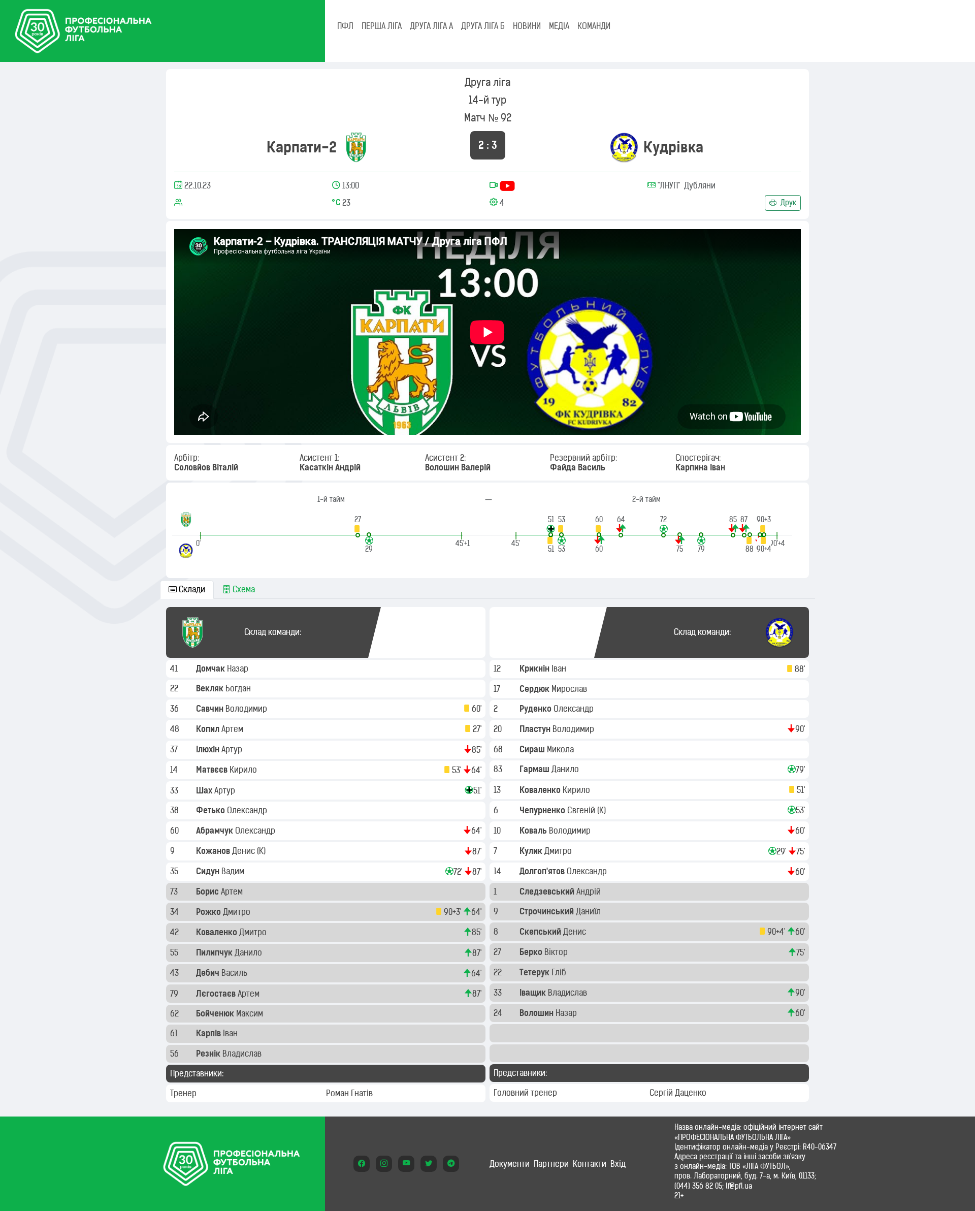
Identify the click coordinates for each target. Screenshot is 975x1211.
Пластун (535, 729)
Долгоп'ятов (543, 871)
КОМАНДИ (593, 26)
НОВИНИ (527, 26)
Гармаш (535, 769)
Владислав (243, 1053)
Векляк (210, 688)
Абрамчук (215, 830)
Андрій (589, 891)
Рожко (209, 912)
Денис (244, 851)
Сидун (208, 871)
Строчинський (547, 911)
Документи (510, 1164)
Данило (249, 952)
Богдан (239, 688)
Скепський (541, 932)
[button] (358, 526)
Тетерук (535, 972)
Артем (233, 729)
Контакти (589, 1164)
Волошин (537, 1013)
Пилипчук (215, 952)
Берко (531, 952)
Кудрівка (673, 147)
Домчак (211, 668)
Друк (787, 202)
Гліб (559, 972)
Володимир (247, 709)
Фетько (211, 810)
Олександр (248, 810)
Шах (205, 790)
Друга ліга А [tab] (431, 26)
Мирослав (570, 689)
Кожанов (214, 851)
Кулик (531, 851)
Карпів (209, 1033)
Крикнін (535, 668)
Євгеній (582, 810)
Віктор (557, 952)
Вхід (618, 1164)
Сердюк (535, 689)
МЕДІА (559, 26)
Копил (208, 729)
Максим (250, 1013)
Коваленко (217, 932)
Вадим (233, 871)
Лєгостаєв (217, 994)
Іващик (533, 992)
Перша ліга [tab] (382, 26)
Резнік (209, 1053)
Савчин (210, 709)
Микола (561, 749)
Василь (235, 973)
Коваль (534, 830)
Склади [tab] (191, 589)
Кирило (244, 769)
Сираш (533, 749)
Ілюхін (208, 749)
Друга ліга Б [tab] (483, 26)
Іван (231, 1033)
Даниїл (589, 911)
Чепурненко (543, 810)
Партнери (551, 1164)
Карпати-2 (302, 147)
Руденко (536, 709)
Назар (238, 668)
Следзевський (547, 891)
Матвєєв (213, 769)
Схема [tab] (243, 589)
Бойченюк (216, 1013)
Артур (232, 749)
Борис (208, 891)
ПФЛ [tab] (345, 26)
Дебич (208, 973)
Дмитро (237, 912)
